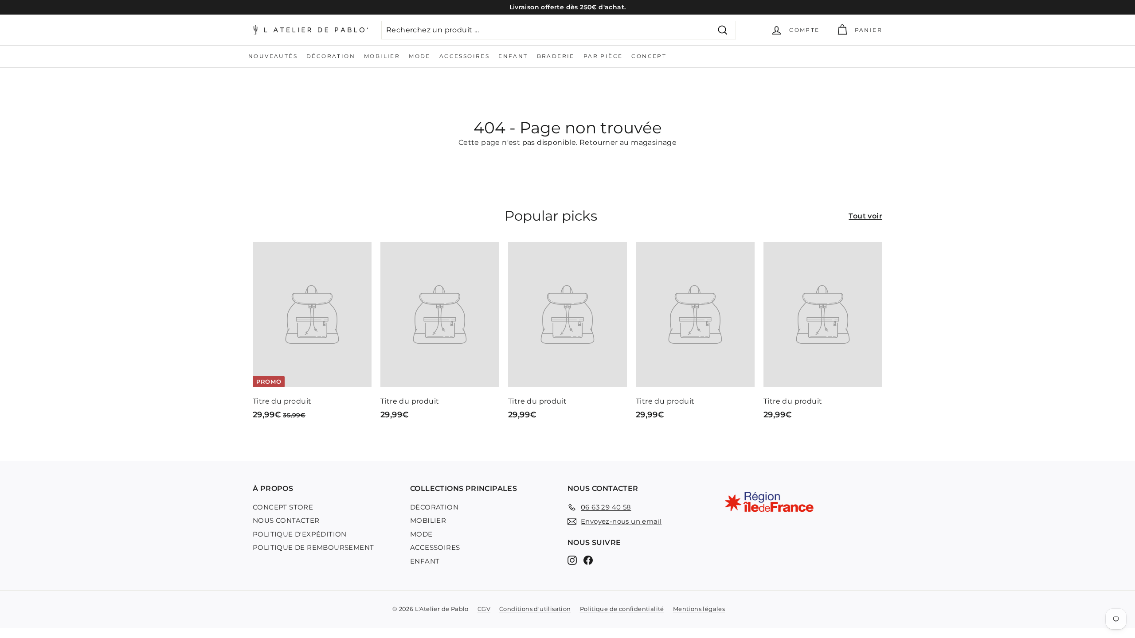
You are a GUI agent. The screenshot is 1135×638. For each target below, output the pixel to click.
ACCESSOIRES (464, 56)
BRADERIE (556, 56)
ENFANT (513, 56)
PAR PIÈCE (603, 56)
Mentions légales (699, 608)
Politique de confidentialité (622, 608)
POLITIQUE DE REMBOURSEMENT (313, 547)
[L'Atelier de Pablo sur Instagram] (572, 560)
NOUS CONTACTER (286, 520)
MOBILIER (382, 56)
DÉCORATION (330, 56)
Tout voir (865, 216)
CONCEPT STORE (283, 507)
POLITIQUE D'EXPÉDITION (300, 534)
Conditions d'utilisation (535, 608)
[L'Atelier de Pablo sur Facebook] (588, 560)
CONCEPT (648, 56)
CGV (483, 608)
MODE (420, 56)
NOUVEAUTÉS (272, 56)
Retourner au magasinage (628, 142)
